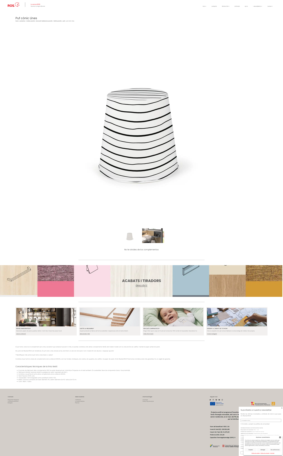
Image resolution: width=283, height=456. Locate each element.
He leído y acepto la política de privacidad (255, 424)
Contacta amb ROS (13, 401)
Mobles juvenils (30, 21)
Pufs (64, 21)
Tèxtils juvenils (58, 21)
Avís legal (272, 453)
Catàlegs (214, 6)
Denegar (263, 449)
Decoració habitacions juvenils (44, 21)
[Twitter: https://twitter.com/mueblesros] (210, 400)
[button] (280, 437)
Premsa (77, 403)
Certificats (78, 399)
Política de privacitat (265, 453)
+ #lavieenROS (257, 6)
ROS (204, 6)
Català (269, 6)
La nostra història (79, 401)
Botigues (237, 6)
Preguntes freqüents (13, 399)
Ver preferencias (275, 449)
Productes (225, 6)
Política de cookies (256, 453)
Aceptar (251, 449)
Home (16, 21)
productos (22, 21)
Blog (246, 6)
